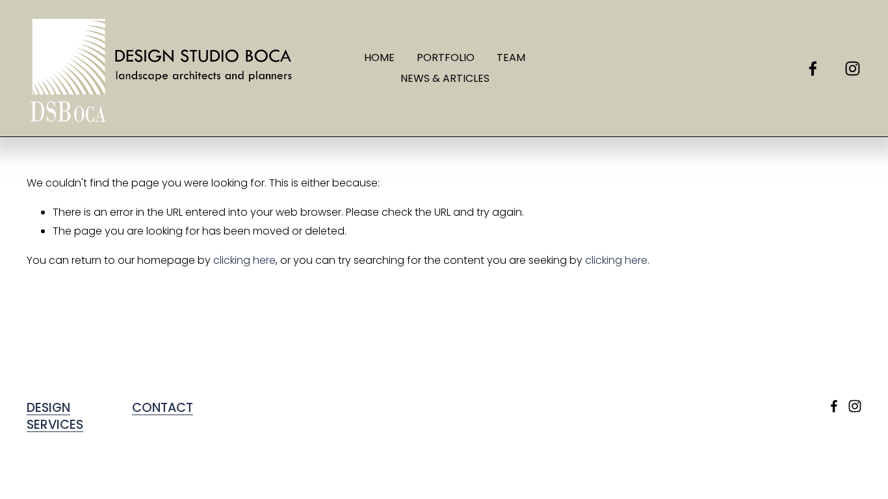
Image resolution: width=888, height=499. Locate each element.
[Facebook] (813, 68)
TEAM (511, 57)
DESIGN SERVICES (55, 417)
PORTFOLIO (446, 57)
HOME (379, 57)
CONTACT (162, 408)
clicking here (244, 260)
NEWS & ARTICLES (445, 78)
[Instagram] (852, 68)
